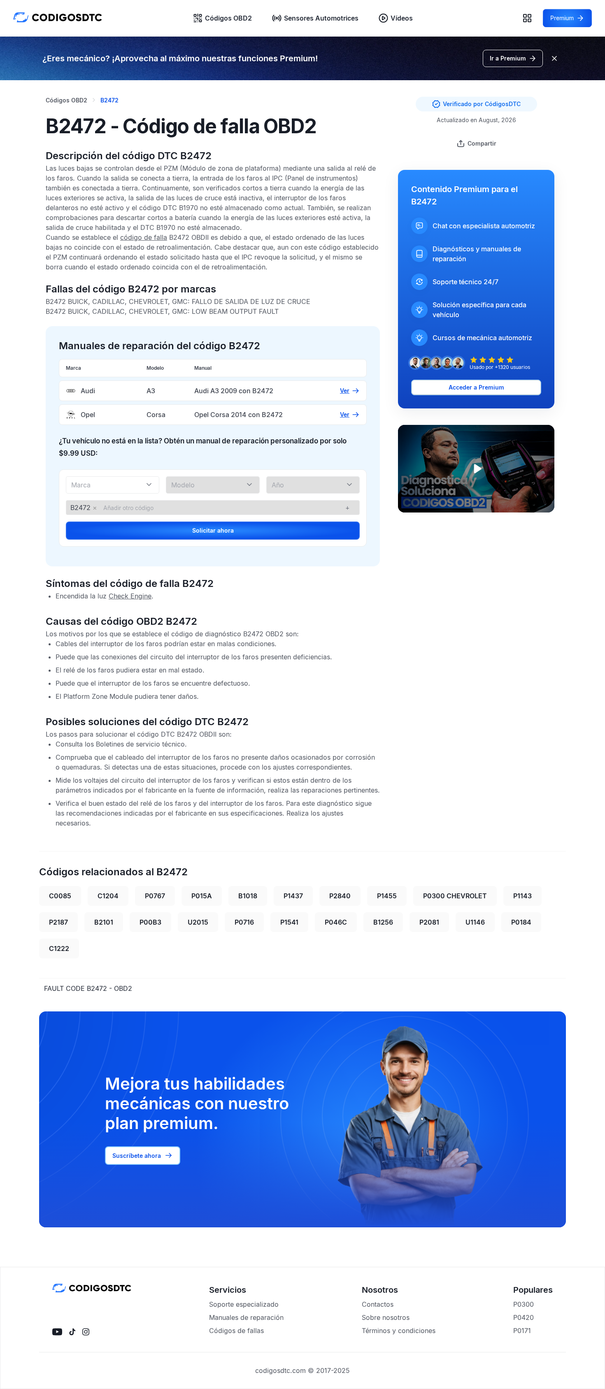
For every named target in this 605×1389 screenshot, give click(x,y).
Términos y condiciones (398, 1330)
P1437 (293, 896)
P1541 (289, 922)
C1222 (59, 948)
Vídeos (402, 18)
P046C (336, 922)
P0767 (155, 896)
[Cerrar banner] (554, 58)
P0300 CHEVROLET (455, 896)
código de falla (143, 237)
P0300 (523, 1304)
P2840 (340, 896)
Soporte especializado (244, 1304)
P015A (201, 896)
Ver (344, 390)
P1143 (522, 896)
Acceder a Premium (476, 387)
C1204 (108, 896)
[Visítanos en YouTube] (57, 1332)
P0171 (522, 1330)
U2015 (198, 922)
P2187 (58, 922)
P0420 (523, 1317)
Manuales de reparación (246, 1317)
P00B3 (150, 922)
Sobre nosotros (386, 1317)
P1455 (387, 896)
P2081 (429, 922)
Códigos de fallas (236, 1330)
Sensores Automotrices (321, 18)
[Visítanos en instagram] (85, 1332)
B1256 (383, 922)
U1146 (475, 922)
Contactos (377, 1304)
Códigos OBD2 (228, 18)
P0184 (521, 922)
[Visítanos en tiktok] (72, 1332)
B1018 (247, 896)
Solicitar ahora (213, 530)
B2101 (103, 922)
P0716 (244, 922)
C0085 (60, 896)
